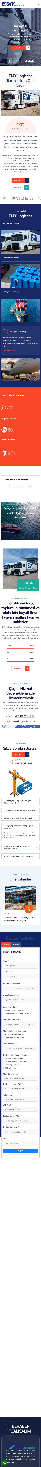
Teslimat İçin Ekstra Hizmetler (16, 1055)
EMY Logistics (11, 914)
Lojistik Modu (9, 1007)
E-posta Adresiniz (11, 995)
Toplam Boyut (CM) (11, 1116)
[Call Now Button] (4, 1463)
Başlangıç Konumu (11, 1019)
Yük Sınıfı (7, 1105)
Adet (5, 1138)
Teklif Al (20, 1151)
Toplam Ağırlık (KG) (11, 1127)
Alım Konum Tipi (10, 1074)
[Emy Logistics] (12, 4)
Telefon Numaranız (11, 983)
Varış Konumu (9, 1043)
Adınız (5, 961)
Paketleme (7, 1095)
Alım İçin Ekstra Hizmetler (14, 1031)
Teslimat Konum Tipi (12, 1084)
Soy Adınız (7, 972)
